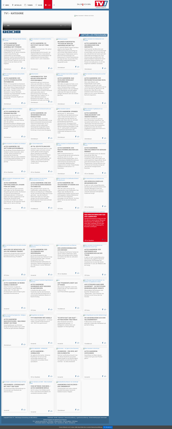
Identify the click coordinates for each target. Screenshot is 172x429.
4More (66, 422)
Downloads (50, 417)
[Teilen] (13, 31)
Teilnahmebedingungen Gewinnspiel (98, 417)
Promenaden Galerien (40, 422)
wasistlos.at (61, 422)
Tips (55, 422)
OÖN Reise (74, 421)
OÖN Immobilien (67, 421)
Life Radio (50, 421)
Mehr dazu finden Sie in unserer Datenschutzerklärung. (88, 427)
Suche (40, 5)
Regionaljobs (50, 422)
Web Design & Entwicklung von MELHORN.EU (26, 417)
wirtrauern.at (72, 422)
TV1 (34, 421)
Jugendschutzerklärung (82, 417)
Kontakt (56, 417)
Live (49, 5)
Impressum (61, 417)
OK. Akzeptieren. (108, 427)
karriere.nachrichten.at (41, 421)
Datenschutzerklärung (70, 417)
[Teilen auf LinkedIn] (9, 31)
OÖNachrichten (58, 421)
